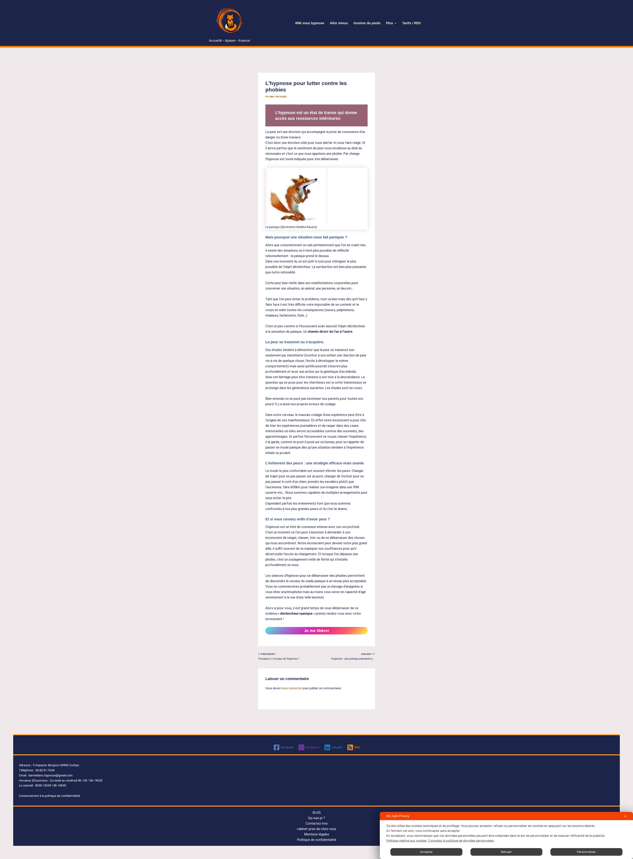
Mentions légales (316, 834)
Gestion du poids (366, 23)
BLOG (317, 813)
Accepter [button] (426, 852)
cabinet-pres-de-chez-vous (316, 829)
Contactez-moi (317, 823)
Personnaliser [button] (586, 852)
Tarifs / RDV (411, 23)
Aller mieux (339, 23)
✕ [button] (625, 816)
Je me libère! (316, 630)
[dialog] (506, 835)
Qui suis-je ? (316, 818)
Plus (389, 23)
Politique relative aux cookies (406, 840)
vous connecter (291, 688)
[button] (395, 23)
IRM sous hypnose (309, 23)
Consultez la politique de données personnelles (461, 840)
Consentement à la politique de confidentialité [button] (49, 796)
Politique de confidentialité (316, 840)
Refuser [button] (506, 852)
